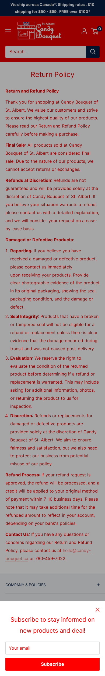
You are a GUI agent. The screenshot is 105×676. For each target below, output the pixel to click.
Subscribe (52, 664)
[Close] (98, 610)
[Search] (93, 52)
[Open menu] (8, 31)
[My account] (84, 31)
